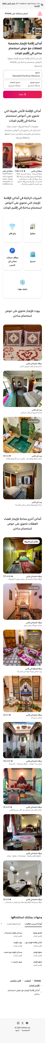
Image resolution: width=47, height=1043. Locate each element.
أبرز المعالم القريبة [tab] (13, 924)
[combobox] (22, 75)
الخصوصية (26, 1030)
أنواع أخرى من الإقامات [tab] (33, 924)
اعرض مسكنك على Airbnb (16, 13)
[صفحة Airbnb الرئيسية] (40, 14)
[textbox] (32, 85)
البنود (17, 1030)
